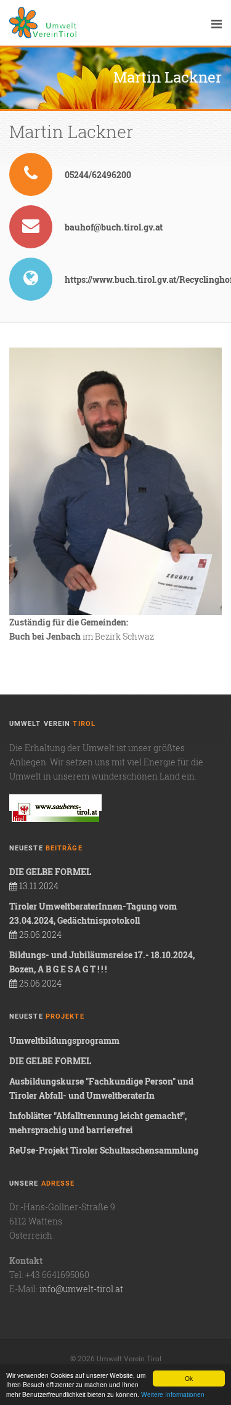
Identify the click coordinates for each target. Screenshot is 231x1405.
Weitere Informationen (173, 1394)
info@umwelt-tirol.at (81, 1289)
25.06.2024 (93, 920)
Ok (189, 1378)
